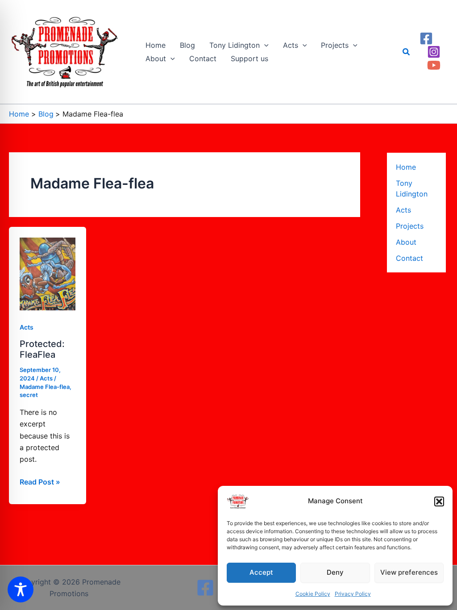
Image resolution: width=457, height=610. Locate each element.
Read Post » (40, 481)
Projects (410, 225)
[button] (439, 501)
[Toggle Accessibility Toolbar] (20, 589)
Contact (409, 258)
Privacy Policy (353, 593)
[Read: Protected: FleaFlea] (47, 272)
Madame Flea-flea (45, 386)
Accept (261, 572)
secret (29, 394)
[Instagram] (433, 51)
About (406, 242)
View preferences (409, 572)
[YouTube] (433, 65)
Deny (335, 572)
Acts (26, 327)
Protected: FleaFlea (42, 349)
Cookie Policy (312, 593)
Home (406, 167)
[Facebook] (426, 38)
